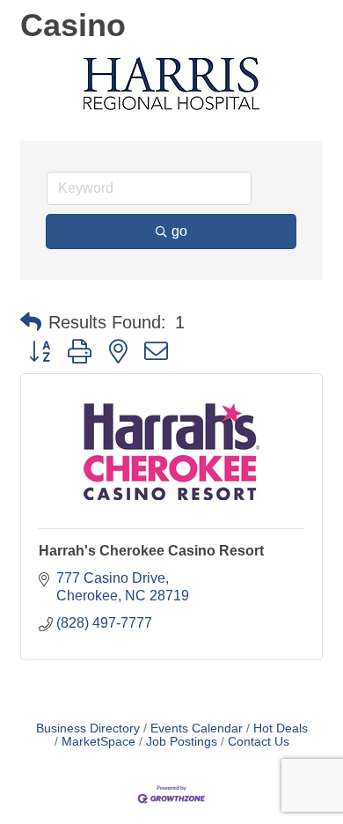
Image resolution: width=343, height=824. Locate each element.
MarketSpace (98, 741)
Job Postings (181, 741)
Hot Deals (280, 728)
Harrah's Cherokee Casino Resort (151, 550)
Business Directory (88, 728)
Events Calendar (196, 728)
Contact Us (258, 741)
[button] (30, 322)
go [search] (179, 231)
